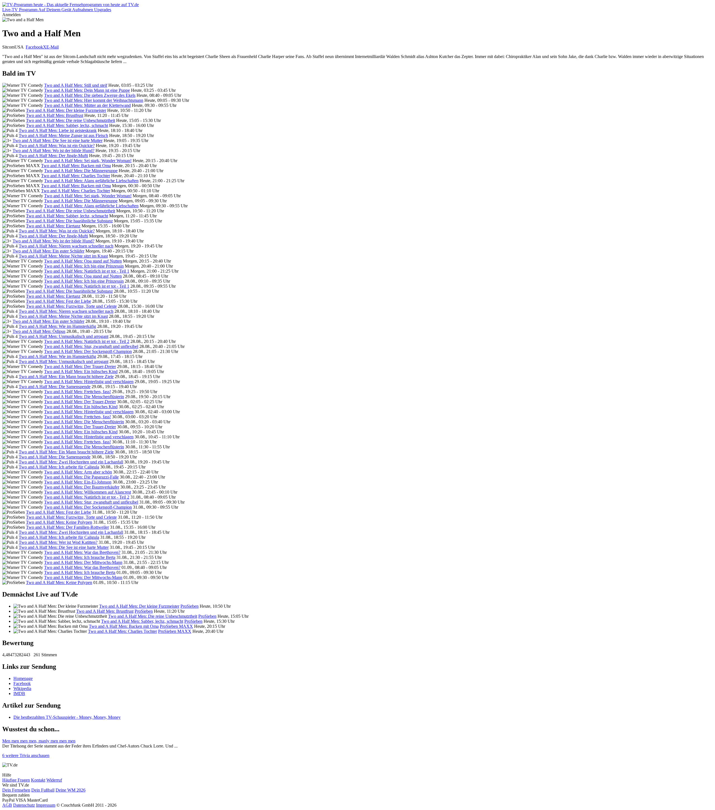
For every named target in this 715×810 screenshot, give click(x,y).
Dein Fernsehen (16, 790)
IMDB (19, 693)
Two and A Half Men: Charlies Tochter (75, 175)
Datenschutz (24, 805)
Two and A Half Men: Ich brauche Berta (79, 557)
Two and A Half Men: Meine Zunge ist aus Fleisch (63, 135)
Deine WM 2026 (70, 790)
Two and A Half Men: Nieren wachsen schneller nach (66, 246)
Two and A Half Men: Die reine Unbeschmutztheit (70, 120)
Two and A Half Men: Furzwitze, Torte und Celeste (71, 306)
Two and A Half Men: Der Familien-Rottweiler (67, 527)
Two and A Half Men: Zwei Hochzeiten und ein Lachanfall (71, 462)
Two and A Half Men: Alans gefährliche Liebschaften (91, 180)
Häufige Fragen (16, 780)
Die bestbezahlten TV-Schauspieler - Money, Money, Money (67, 717)
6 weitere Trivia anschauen (25, 755)
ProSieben (189, 606)
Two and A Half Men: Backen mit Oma (76, 165)
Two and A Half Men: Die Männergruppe (81, 170)
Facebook (34, 47)
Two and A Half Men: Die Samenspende (54, 386)
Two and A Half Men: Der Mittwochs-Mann (83, 562)
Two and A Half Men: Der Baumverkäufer (81, 487)
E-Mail (52, 47)
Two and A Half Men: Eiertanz (53, 225)
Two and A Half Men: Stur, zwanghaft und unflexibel (91, 346)
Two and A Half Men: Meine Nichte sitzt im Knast (63, 256)
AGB (7, 805)
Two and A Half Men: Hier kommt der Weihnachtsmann (93, 100)
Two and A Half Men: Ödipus (39, 331)
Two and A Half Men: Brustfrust (54, 115)
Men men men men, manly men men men (38, 741)
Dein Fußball (42, 790)
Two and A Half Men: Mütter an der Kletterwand (87, 105)
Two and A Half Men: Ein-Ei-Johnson (77, 482)
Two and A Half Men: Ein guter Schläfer (48, 251)
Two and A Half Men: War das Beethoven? (82, 552)
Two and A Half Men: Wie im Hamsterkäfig (57, 326)
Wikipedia (22, 688)
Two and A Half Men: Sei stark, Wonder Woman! (88, 160)
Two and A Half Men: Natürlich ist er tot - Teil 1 (86, 271)
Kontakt (38, 780)
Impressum (45, 805)
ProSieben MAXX (176, 626)
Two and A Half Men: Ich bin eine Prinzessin (84, 266)
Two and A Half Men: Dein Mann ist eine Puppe (87, 90)
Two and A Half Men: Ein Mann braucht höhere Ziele (66, 376)
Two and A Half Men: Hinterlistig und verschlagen (89, 381)
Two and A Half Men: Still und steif (75, 85)
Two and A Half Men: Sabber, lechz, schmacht (67, 125)
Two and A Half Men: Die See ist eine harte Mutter (58, 140)
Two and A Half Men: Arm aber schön (78, 472)
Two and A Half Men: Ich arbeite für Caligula (59, 467)
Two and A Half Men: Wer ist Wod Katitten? (58, 542)
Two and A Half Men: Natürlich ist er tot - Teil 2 (86, 341)
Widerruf (54, 780)
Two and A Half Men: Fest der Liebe (58, 301)
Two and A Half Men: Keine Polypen (59, 522)
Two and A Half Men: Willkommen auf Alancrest (87, 492)
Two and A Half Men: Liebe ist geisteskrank (58, 130)
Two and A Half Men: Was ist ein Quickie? (57, 145)
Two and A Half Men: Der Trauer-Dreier (80, 366)
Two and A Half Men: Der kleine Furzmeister (66, 110)
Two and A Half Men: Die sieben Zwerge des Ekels (89, 95)
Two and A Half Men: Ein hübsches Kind (81, 371)
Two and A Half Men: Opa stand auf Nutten (83, 261)
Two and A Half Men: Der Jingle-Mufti (53, 155)
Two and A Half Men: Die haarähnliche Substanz (69, 220)
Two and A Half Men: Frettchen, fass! (77, 391)
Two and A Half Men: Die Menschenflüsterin (84, 396)
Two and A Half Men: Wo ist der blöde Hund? (53, 150)
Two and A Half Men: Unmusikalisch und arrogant (63, 336)
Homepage (23, 678)
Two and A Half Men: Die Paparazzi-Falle (81, 477)
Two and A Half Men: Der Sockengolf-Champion (88, 351)
